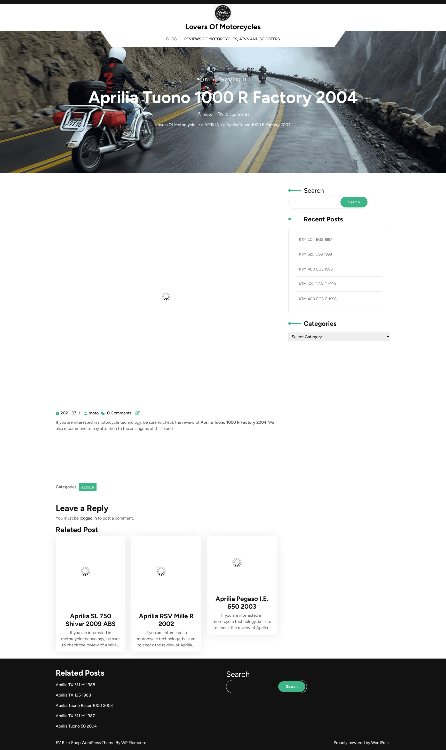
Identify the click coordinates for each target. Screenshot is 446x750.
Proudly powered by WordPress (362, 742)
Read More (88, 571)
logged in (88, 518)
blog (171, 39)
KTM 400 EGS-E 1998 (318, 299)
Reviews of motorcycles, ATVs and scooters (232, 39)
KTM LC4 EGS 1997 (315, 239)
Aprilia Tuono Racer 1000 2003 (84, 705)
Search (314, 190)
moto (94, 413)
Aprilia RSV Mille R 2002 (166, 620)
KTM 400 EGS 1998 (316, 269)
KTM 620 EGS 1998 (315, 254)
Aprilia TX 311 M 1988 (75, 684)
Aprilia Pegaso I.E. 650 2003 (242, 602)
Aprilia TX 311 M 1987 (75, 715)
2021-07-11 (71, 414)
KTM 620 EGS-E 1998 (317, 284)
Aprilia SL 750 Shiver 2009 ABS (91, 620)
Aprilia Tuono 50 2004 (76, 726)
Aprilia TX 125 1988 (73, 695)
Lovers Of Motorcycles (223, 26)
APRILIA (211, 124)
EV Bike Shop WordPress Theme (86, 742)
